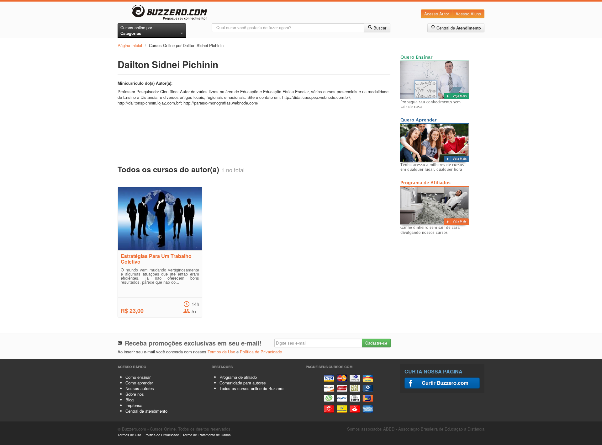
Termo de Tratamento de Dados (206, 434)
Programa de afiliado (238, 377)
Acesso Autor (436, 14)
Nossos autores (139, 388)
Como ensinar (137, 377)
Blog (129, 400)
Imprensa (133, 405)
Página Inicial (130, 45)
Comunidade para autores (242, 383)
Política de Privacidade (261, 352)
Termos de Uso (221, 352)
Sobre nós (134, 394)
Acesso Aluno (468, 14)
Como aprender (139, 383)
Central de (458, 28)
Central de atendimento (146, 411)
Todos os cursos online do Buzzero (251, 388)
